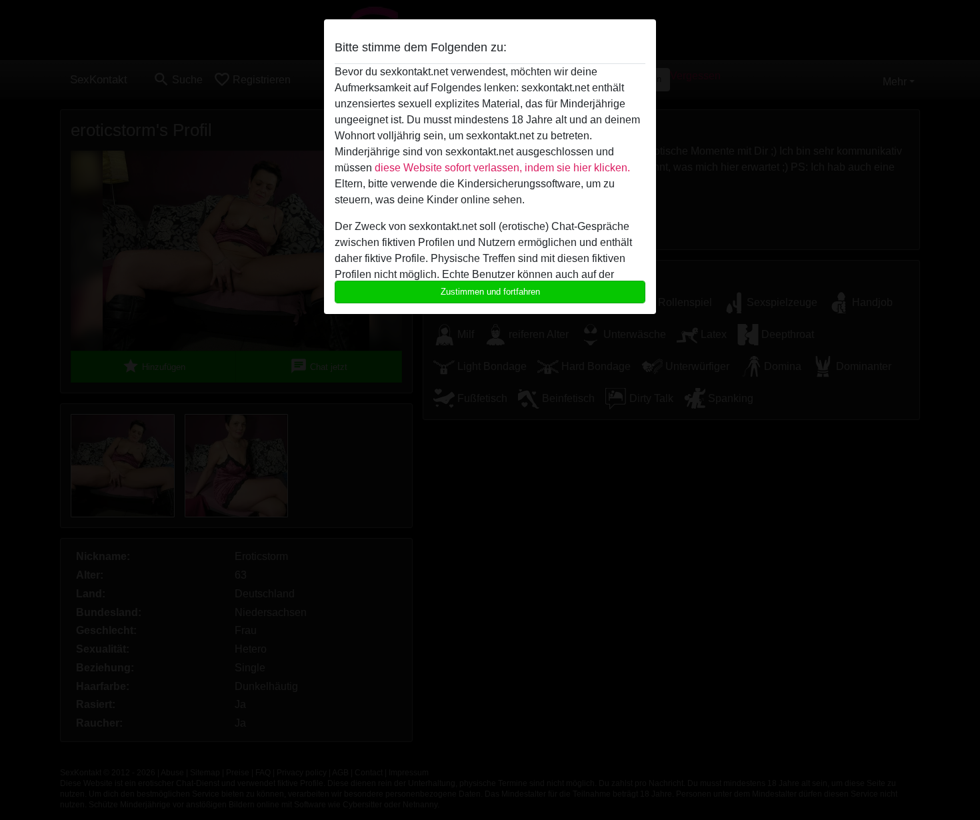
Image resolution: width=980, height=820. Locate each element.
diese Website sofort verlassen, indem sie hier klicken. (502, 167)
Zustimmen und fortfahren (490, 292)
